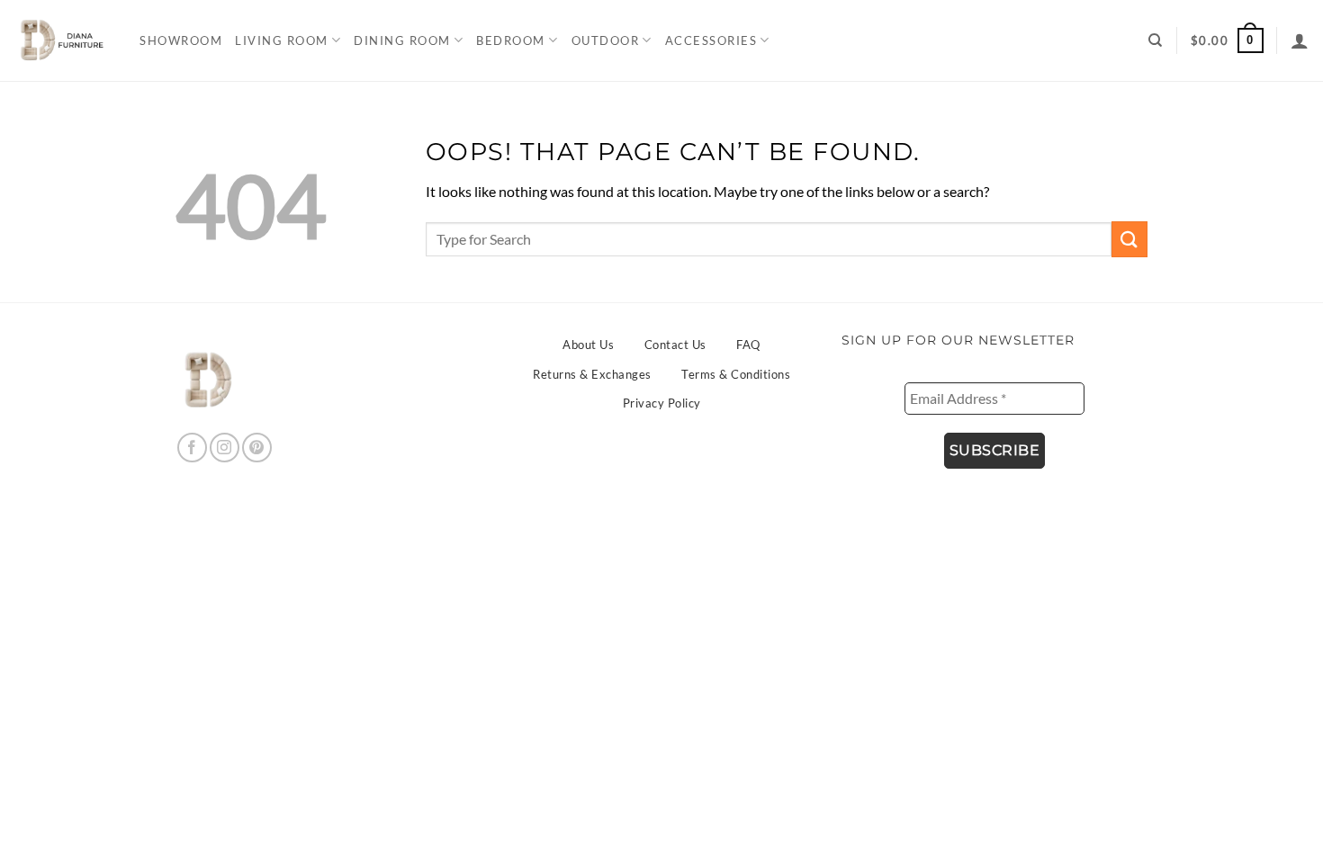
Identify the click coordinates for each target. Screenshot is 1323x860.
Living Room (281, 40)
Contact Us (675, 344)
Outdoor (606, 40)
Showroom (181, 40)
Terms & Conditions (735, 374)
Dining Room (402, 40)
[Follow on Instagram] (224, 447)
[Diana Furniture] (59, 40)
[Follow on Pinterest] (257, 447)
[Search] (1156, 40)
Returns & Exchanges (592, 374)
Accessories (711, 40)
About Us (588, 344)
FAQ (748, 344)
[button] (1227, 40)
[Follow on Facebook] (192, 447)
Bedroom (510, 40)
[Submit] (1130, 238)
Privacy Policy (662, 403)
